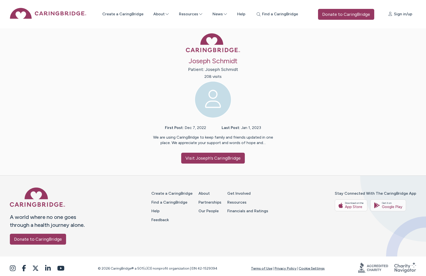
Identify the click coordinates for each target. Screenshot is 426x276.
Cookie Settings (312, 268)
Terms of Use (261, 268)
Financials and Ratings (247, 211)
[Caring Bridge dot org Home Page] (48, 17)
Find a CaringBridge (169, 202)
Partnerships (209, 202)
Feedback (160, 219)
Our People (208, 211)
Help (241, 14)
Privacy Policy (285, 268)
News (218, 14)
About (159, 14)
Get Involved (239, 193)
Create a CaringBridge (122, 14)
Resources (188, 14)
